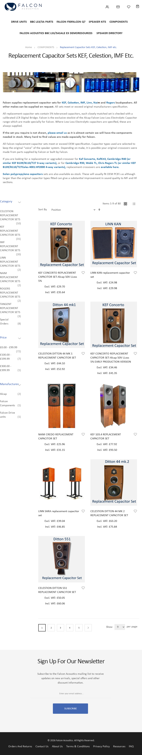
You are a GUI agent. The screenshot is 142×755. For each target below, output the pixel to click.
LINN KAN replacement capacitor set (110, 274)
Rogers (110, 102)
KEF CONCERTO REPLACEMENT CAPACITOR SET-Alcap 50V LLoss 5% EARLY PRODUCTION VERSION (110, 357)
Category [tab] (6, 201)
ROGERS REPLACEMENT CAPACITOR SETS (10, 292)
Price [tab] (3, 337)
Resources (119, 746)
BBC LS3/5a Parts (41, 21)
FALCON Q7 (78, 21)
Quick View (61, 259)
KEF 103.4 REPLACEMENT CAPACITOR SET (105, 436)
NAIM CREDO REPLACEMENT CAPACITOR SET (55, 436)
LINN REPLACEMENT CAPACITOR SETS (10, 261)
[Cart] (137, 7)
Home (28, 47)
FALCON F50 (64, 21)
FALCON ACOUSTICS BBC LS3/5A (39, 33)
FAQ (131, 746)
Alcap (3, 394)
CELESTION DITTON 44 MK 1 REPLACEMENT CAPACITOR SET (57, 355)
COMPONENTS (118, 21)
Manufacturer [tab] (9, 384)
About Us (57, 746)
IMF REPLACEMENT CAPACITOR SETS (10, 246)
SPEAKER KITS (97, 21)
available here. (110, 167)
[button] (83, 273)
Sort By (42, 209)
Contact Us (42, 746)
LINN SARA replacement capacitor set (58, 513)
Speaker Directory (109, 33)
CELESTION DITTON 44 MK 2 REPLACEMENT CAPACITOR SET (109, 513)
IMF (82, 102)
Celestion (73, 102)
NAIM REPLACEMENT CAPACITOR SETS (10, 277)
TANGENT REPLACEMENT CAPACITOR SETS (10, 308)
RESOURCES (85, 33)
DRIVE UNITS (19, 21)
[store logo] (23, 7)
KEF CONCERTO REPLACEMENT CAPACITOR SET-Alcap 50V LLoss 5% (57, 276)
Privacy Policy (101, 746)
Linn (89, 102)
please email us (57, 132)
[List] (133, 203)
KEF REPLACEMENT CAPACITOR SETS (10, 230)
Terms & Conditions (78, 746)
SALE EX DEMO (68, 33)
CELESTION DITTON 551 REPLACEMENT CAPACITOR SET (57, 590)
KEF (64, 102)
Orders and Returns (20, 746)
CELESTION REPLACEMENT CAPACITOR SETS (10, 215)
